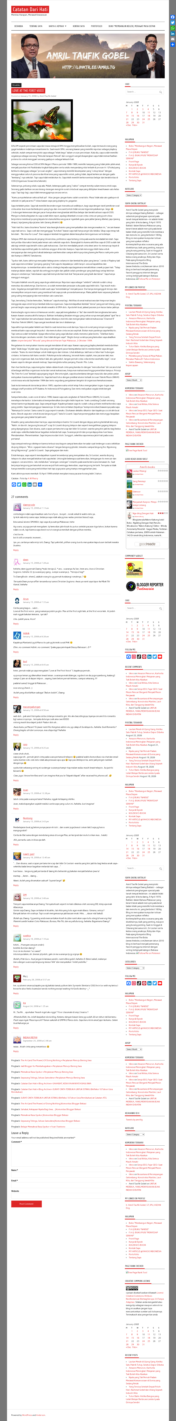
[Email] (172, 39)
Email (14, 1181)
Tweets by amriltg (134, 1119)
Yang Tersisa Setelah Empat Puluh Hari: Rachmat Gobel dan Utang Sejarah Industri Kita (144, 340)
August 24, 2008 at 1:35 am (35, 1006)
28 (127, 122)
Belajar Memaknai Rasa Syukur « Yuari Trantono (43, 1126)
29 (132, 122)
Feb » (134, 125)
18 (149, 116)
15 (132, 116)
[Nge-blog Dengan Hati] (129, 519)
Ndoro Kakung (139, 516)
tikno (131, 395)
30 (138, 122)
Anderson (40, 1415)
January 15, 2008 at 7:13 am (36, 508)
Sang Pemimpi (139, 481)
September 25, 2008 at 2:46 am (37, 1041)
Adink (26, 633)
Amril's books (147, 467)
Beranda (18, 26)
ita (24, 1003)
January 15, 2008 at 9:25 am (36, 748)
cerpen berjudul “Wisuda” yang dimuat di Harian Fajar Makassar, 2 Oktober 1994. (55, 340)
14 (127, 116)
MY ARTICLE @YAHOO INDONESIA (145, 174)
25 (149, 119)
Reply (16, 550)
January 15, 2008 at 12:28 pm (36, 793)
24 (143, 119)
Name (14, 1170)
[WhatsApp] (172, 28)
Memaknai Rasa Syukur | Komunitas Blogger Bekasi (44, 1115)
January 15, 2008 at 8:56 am (36, 710)
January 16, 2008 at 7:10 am (36, 939)
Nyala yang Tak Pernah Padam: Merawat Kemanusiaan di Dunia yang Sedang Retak (143, 330)
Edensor (137, 491)
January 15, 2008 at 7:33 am (36, 602)
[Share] (172, 44)
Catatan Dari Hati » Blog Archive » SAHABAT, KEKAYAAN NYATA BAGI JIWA (56, 1083)
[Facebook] (172, 17)
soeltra (27, 935)
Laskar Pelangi (139, 471)
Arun (26, 598)
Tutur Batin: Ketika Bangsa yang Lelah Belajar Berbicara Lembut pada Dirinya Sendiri (143, 349)
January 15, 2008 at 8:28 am (36, 636)
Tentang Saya (35, 26)
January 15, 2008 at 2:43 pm (36, 821)
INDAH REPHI (30, 1037)
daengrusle (29, 505)
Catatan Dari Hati (30, 9)
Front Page (134, 161)
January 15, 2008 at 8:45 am (36, 665)
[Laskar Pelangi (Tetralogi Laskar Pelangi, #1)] (129, 477)
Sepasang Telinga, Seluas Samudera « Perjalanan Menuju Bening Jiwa (53, 1078)
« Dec (128, 125)
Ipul (25, 661)
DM (25, 895)
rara (25, 744)
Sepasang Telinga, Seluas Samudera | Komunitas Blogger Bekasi (50, 1121)
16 (138, 116)
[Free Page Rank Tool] (136, 450)
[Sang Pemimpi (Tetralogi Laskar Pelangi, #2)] (129, 487)
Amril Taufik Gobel (48, 96)
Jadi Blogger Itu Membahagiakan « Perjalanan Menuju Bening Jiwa (51, 1066)
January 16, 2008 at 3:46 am (36, 898)
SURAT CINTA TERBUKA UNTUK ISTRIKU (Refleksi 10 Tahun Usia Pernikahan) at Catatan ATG (64, 1098)
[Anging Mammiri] (134, 577)
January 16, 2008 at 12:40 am (36, 857)
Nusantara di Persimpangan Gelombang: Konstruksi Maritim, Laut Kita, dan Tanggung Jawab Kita (144, 423)
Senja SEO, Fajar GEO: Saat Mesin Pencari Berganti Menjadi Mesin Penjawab (144, 413)
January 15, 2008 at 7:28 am (36, 563)
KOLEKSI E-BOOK (137, 168)
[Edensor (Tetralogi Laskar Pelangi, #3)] (129, 498)
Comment (16, 1142)
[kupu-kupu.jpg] (42, 141)
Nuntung (27, 818)
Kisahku (16, 85)
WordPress (27, 1415)
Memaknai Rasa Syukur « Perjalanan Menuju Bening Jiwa (47, 1072)
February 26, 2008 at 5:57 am (36, 980)
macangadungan (31, 707)
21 (127, 119)
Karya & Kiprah (56, 26)
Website (15, 1191)
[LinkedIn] (172, 33)
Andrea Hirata (139, 474)
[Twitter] (172, 22)
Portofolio (96, 26)
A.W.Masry (33, 478)
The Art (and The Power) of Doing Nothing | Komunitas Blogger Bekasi (53, 1103)
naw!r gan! (28, 854)
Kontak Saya (79, 26)
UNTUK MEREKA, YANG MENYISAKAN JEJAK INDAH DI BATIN (143, 432)
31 (143, 122)
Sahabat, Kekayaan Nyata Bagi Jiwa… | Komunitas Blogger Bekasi (51, 1109)
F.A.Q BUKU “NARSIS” (139, 152)
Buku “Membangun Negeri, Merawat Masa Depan (132, 26)
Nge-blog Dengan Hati (143, 513)
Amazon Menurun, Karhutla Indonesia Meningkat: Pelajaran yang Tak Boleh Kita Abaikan (143, 321)
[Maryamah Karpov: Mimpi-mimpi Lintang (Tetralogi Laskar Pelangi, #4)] (129, 508)
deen (25, 559)
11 (149, 112)
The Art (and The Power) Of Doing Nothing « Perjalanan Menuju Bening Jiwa (56, 1060)
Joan (25, 790)
